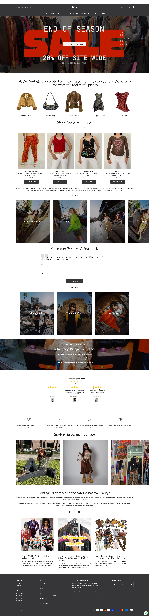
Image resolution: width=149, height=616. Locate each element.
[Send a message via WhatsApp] (146, 613)
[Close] (96, 295)
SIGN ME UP (63, 316)
